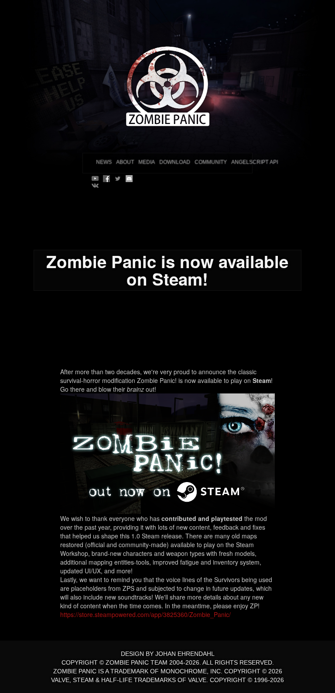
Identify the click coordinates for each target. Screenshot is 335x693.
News (104, 162)
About (125, 162)
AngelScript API (254, 162)
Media (146, 162)
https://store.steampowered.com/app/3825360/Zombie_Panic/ (145, 614)
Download (174, 162)
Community (211, 162)
